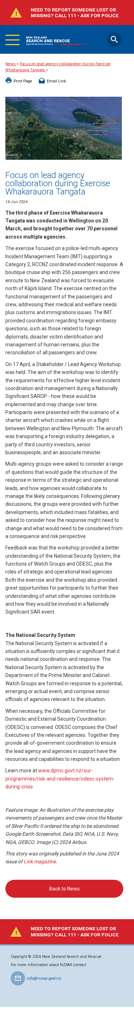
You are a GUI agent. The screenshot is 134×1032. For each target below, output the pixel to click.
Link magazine (40, 861)
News (10, 64)
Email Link (56, 81)
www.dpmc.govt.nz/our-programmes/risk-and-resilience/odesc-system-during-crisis (60, 778)
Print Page (23, 81)
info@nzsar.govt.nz (44, 978)
